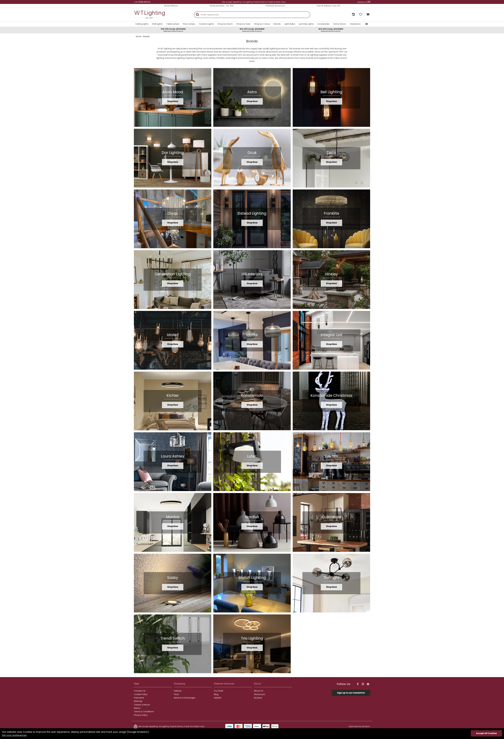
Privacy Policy (141, 715)
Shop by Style (243, 23)
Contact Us (139, 691)
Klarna (137, 708)
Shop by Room (225, 23)
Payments (139, 698)
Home (138, 36)
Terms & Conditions (144, 711)
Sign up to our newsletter (351, 692)
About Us (258, 691)
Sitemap (138, 701)
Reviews (258, 698)
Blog (216, 694)
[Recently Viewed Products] (353, 15)
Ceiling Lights (141, 23)
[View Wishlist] (360, 15)
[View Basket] (367, 15)
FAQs (176, 694)
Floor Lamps (189, 23)
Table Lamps (172, 23)
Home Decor (339, 23)
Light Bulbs (289, 23)
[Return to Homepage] (153, 14)
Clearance (355, 23)
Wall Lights (157, 23)
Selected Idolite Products (173, 30)
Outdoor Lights (206, 23)
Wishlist (217, 698)
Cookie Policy (140, 694)
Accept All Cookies (486, 733)
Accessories (323, 23)
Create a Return (142, 705)
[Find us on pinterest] (368, 684)
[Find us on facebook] (357, 684)
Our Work (218, 691)
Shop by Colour (262, 23)
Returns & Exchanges (184, 698)
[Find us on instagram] (363, 684)
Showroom (259, 694)
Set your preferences (14, 735)
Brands (277, 23)
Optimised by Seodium (359, 726)
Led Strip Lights (306, 23)
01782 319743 (144, 2)
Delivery (178, 691)
